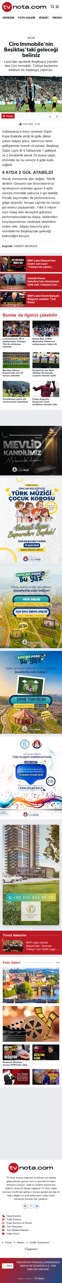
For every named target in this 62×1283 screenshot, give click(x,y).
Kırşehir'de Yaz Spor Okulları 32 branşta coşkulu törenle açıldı (44, 373)
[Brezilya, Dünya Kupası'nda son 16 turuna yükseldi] (16, 360)
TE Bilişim (39, 1278)
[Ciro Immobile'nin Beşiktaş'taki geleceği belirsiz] (31, 94)
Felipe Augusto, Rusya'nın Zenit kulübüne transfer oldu (44, 402)
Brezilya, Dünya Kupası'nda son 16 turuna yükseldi (13, 373)
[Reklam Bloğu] (31, 450)
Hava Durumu (14, 1216)
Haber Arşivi (13, 1233)
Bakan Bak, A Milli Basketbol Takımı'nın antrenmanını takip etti (44, 341)
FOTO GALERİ (26, 17)
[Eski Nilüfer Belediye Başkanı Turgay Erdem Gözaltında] (45, 1077)
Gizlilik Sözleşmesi (39, 1242)
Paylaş (9, 116)
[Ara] (52, 6)
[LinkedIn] (37, 1206)
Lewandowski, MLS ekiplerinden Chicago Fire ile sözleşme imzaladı (14, 342)
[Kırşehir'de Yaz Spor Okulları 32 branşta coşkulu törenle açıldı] (45, 360)
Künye (8, 1242)
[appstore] (31, 1249)
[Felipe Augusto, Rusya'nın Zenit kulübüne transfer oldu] (45, 388)
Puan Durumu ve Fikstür (19, 1223)
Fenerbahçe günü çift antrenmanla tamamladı (15, 400)
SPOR (31, 38)
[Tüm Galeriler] (57, 962)
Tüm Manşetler (14, 1226)
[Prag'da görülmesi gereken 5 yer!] (31, 985)
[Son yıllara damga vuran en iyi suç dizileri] (31, 1024)
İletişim (20, 1242)
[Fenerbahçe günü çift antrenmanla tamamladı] (16, 388)
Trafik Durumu (14, 1219)
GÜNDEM (8, 17)
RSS (9, 1266)
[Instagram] (31, 1206)
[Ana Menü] (57, 6)
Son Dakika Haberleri (18, 1230)
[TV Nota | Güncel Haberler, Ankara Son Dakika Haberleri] (24, 7)
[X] (25, 1206)
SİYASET (44, 17)
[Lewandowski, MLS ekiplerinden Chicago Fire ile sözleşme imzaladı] (16, 328)
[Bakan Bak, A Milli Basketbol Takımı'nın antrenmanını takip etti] (45, 328)
